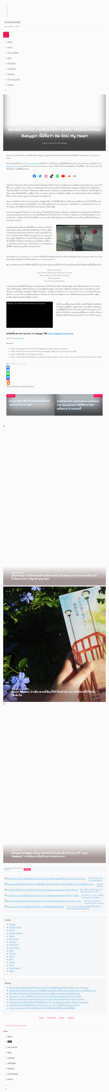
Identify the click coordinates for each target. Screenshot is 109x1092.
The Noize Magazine (12, 22)
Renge (11, 204)
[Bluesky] (8, 377)
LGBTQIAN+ (11, 69)
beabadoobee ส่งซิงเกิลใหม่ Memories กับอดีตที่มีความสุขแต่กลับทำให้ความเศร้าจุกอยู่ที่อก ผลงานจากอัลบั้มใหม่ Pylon (52, 990)
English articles (15, 927)
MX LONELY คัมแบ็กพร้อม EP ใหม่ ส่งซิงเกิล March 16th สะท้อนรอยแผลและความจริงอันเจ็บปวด (92, 893)
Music (9, 47)
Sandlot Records (12, 166)
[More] (8, 383)
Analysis (12, 924)
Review (11, 962)
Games (11, 936)
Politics (12, 956)
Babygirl (17, 386)
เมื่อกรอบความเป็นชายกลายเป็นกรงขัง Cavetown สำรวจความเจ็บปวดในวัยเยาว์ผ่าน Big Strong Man (94, 904)
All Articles (51, 1017)
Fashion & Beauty (16, 933)
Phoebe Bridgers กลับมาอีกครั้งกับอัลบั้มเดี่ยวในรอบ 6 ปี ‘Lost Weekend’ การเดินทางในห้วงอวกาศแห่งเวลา (49, 1002)
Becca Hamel (19, 338)
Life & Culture (13, 79)
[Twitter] (8, 370)
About (61, 1017)
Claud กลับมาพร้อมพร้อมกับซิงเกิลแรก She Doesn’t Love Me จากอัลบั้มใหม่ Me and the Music (44, 1005)
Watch (10, 42)
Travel (11, 965)
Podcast (11, 74)
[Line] (8, 373)
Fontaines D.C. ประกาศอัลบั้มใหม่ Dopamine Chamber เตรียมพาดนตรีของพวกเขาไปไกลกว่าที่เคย (92, 898)
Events (10, 85)
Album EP (10, 386)
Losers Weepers (33, 163)
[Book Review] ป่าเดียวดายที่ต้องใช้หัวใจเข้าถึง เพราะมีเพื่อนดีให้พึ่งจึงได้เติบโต (84, 907)
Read (9, 58)
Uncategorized (14, 968)
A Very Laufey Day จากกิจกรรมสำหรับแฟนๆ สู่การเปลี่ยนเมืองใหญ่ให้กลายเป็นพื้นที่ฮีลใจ (42, 1008)
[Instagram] (8, 380)
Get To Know (12, 53)
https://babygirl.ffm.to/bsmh (60, 333)
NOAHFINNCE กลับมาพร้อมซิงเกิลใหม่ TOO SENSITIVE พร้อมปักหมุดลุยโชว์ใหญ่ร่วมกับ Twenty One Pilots (48, 988)
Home (41, 1017)
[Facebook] (8, 367)
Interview (11, 63)
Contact (71, 1017)
